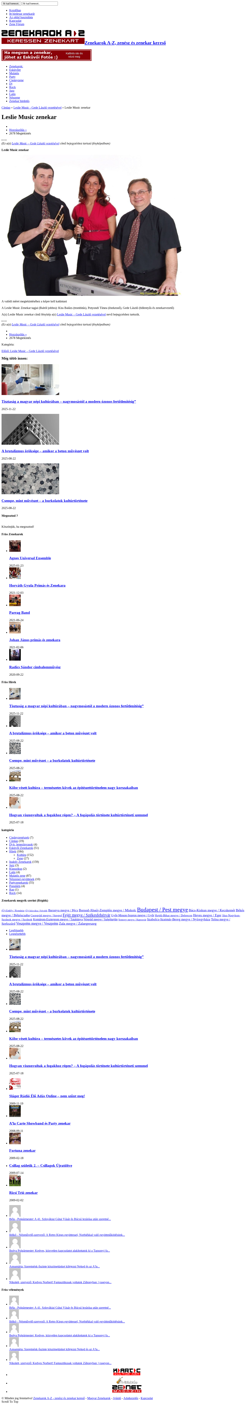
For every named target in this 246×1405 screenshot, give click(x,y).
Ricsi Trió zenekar (23, 1193)
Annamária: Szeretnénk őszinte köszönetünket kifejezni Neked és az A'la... (54, 1266)
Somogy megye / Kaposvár (132, 919)
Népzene (14, 97)
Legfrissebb (16, 930)
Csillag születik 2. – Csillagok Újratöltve (40, 1165)
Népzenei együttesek (21, 879)
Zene (20, 858)
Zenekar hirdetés (19, 101)
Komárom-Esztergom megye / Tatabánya (58, 919)
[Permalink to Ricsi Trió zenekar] (15, 1185)
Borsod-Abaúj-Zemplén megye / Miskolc (107, 910)
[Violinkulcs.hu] (127, 1383)
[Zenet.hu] (126, 1391)
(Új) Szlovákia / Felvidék (36, 911)
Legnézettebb (17, 933)
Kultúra (21, 854)
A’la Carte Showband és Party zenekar (40, 1123)
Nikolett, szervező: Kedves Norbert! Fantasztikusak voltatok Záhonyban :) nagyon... (60, 1282)
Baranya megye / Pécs (63, 910)
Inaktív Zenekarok (20, 861)
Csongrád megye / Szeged (46, 915)
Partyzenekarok (18, 882)
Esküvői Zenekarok (21, 848)
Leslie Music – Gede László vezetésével (35, 143)
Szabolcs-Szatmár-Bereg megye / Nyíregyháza (178, 919)
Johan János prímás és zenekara (34, 640)
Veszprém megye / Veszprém (37, 923)
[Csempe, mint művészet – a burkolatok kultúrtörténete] (30, 493)
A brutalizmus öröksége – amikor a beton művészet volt (45, 451)
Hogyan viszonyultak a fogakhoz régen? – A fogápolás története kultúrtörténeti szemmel (78, 815)
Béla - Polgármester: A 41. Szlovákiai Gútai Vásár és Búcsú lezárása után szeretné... (60, 1219)
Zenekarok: (16, 66)
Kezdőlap (15, 10)
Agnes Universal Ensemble (30, 558)
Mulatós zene (17, 875)
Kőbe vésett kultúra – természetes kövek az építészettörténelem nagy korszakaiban (73, 788)
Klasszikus (15, 868)
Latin (12, 94)
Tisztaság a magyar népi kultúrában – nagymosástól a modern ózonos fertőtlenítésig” (69, 401)
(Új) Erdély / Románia (13, 910)
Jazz (11, 90)
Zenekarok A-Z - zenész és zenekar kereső (59, 1398)
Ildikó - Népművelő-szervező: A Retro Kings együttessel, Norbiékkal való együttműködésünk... (67, 1234)
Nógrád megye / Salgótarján (101, 919)
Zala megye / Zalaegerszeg (77, 923)
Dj (10, 83)
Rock (12, 87)
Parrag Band (19, 613)
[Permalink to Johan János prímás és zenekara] (15, 632)
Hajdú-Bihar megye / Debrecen (173, 915)
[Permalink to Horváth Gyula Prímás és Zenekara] (15, 578)
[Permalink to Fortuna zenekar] (15, 1143)
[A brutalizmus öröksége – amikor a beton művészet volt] (30, 443)
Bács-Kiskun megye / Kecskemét (212, 910)
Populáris (15, 886)
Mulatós (14, 73)
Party (12, 76)
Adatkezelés (130, 1398)
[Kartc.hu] (126, 1374)
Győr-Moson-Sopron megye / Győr (132, 915)
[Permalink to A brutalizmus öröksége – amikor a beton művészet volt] (15, 725)
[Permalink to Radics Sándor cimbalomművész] (15, 659)
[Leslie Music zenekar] (92, 294)
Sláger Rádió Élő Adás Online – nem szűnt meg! (47, 1096)
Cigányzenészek (19, 837)
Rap (11, 889)
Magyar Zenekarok (99, 1398)
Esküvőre (15, 69)
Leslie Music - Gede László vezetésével (37, 107)
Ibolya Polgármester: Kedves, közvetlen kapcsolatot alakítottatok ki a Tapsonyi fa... (59, 1250)
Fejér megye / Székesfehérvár (86, 915)
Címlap (6, 107)
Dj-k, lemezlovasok (21, 844)
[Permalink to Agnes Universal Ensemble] (15, 550)
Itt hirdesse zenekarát (22, 13)
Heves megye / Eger (207, 915)
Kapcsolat (15, 20)
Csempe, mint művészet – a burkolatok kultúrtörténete (44, 501)
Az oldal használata (21, 17)
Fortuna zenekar (22, 1150)
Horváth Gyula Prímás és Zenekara (37, 585)
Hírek (12, 851)
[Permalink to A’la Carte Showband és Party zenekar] (15, 1115)
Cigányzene (16, 80)
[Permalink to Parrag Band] (15, 605)
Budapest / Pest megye (162, 909)
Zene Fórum (16, 24)
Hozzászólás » (18, 130)
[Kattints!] (46, 59)
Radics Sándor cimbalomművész (35, 667)
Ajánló (117, 1398)
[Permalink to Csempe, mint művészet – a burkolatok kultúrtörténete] (15, 753)
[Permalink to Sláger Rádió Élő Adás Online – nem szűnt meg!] (15, 1088)
